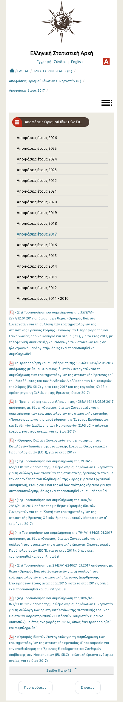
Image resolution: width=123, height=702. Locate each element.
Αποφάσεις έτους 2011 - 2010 (42, 298)
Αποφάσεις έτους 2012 (37, 288)
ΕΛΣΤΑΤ (23, 71)
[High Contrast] (106, 61)
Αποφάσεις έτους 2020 (37, 202)
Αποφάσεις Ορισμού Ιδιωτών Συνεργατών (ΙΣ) (45, 81)
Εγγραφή (44, 62)
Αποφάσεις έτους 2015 (37, 255)
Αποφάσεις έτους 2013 (37, 277)
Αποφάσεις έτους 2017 (27, 90)
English (77, 62)
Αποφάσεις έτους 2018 (37, 223)
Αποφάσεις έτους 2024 (37, 159)
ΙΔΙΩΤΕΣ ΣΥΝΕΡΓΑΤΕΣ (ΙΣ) (53, 71)
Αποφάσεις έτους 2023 (37, 170)
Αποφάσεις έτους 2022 (37, 180)
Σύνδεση (61, 62)
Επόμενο (88, 687)
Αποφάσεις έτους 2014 (37, 266)
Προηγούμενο (35, 687)
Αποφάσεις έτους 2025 (37, 148)
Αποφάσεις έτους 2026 (37, 137)
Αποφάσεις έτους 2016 (37, 245)
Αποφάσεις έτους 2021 (37, 191)
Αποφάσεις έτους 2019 (37, 212)
